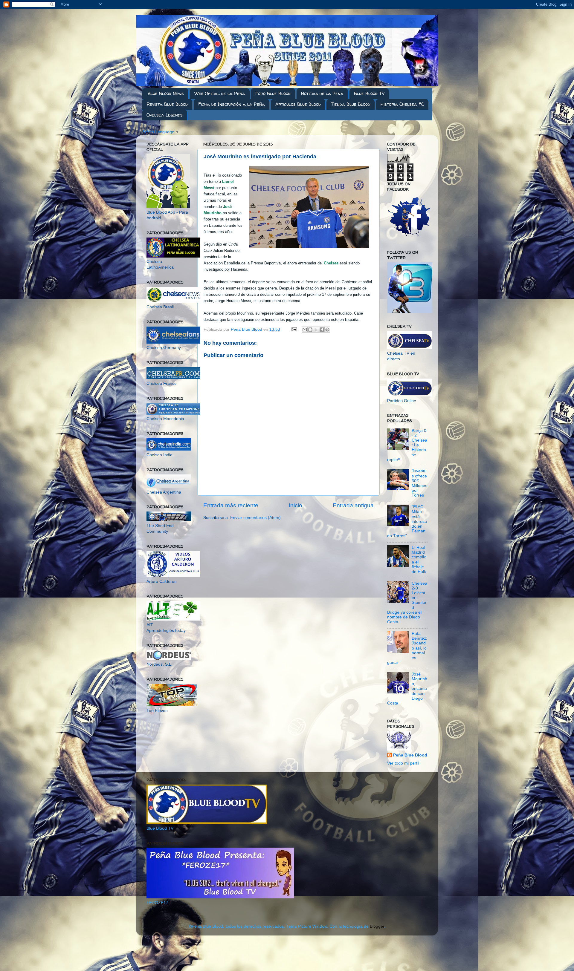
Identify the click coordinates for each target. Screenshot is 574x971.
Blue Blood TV (369, 93)
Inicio (295, 505)
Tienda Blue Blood (350, 104)
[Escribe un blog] (310, 330)
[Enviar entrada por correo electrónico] (293, 329)
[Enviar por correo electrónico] (305, 330)
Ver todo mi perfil (403, 763)
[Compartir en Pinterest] (327, 330)
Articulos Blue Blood (298, 104)
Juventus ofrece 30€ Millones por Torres (419, 483)
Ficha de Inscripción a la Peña (231, 104)
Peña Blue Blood (410, 755)
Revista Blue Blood (167, 104)
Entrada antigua (353, 505)
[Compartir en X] (316, 330)
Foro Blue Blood (273, 93)
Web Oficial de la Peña (219, 93)
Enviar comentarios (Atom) (255, 517)
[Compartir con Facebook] (322, 330)
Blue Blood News (166, 93)
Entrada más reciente (230, 505)
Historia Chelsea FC (402, 104)
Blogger (377, 926)
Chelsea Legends (164, 115)
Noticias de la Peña (322, 93)
